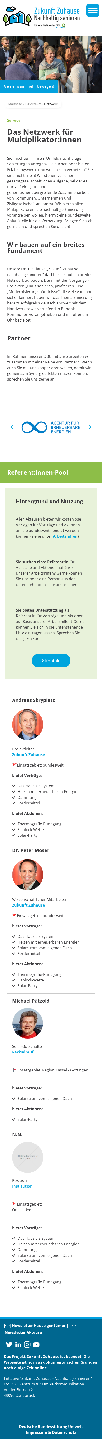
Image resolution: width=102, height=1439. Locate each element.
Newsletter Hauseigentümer (38, 1325)
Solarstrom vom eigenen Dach (45, 1255)
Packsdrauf (22, 1052)
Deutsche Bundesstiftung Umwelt (51, 1426)
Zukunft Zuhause (28, 754)
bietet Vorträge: (27, 926)
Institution (22, 1186)
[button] (11, 427)
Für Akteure (33, 104)
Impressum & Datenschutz (51, 1432)
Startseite (15, 104)
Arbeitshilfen (65, 536)
